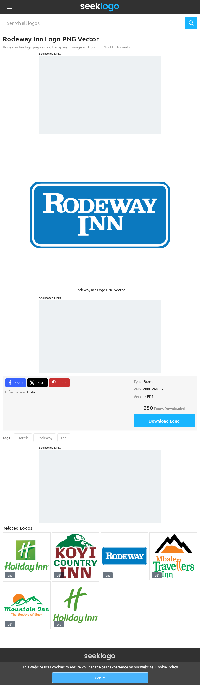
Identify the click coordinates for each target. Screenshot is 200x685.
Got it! (100, 677)
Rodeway (44, 437)
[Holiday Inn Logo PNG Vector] (27, 556)
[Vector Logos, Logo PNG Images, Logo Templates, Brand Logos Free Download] (100, 7)
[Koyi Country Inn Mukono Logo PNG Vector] (75, 556)
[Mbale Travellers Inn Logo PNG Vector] (173, 556)
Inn (63, 437)
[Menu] (9, 7)
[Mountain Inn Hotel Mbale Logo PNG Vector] (27, 605)
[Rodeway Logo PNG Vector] (124, 556)
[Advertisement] (100, 88)
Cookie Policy (166, 666)
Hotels (22, 437)
